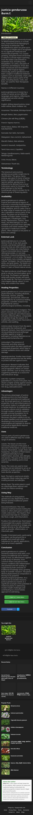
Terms (19, 810)
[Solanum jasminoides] (5, 715)
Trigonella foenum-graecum (19, 720)
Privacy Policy (12, 810)
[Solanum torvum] (5, 736)
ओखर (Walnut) (15, 770)
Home (5, 810)
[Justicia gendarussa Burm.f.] (8, 630)
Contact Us (12, 812)
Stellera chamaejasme (17, 727)
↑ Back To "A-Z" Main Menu (16, 602)
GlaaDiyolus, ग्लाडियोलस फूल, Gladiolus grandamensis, (24, 676)
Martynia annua (15, 706)
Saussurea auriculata (17, 756)
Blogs (23, 812)
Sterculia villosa (15, 748)
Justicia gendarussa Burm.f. (8, 638)
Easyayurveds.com (20, 807)
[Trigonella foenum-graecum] (5, 722)
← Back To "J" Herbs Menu (16, 597)
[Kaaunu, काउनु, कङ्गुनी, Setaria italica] (5, 765)
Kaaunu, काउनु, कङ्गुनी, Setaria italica (21, 763)
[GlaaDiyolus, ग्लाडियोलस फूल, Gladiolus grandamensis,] (24, 669)
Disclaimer (26, 810)
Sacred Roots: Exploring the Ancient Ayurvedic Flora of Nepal (8, 677)
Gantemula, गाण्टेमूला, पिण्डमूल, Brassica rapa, (23, 694)
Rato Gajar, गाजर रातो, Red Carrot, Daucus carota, (7, 694)
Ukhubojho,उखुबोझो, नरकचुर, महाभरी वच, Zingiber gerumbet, (21, 742)
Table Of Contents (9, 37)
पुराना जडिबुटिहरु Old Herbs (12, 650)
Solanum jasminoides (17, 713)
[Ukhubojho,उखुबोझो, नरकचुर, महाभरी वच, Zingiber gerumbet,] (5, 743)
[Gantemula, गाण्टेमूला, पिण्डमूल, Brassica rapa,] (24, 687)
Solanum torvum (16, 734)
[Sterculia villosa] (5, 750)
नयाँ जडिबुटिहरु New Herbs (10, 655)
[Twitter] (18, 609)
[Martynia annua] (5, 708)
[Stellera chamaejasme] (5, 729)
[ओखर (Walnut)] (5, 772)
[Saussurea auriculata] (5, 758)
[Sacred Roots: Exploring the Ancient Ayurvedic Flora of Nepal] (8, 669)
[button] (26, 2)
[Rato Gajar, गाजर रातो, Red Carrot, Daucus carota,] (8, 687)
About (18, 812)
